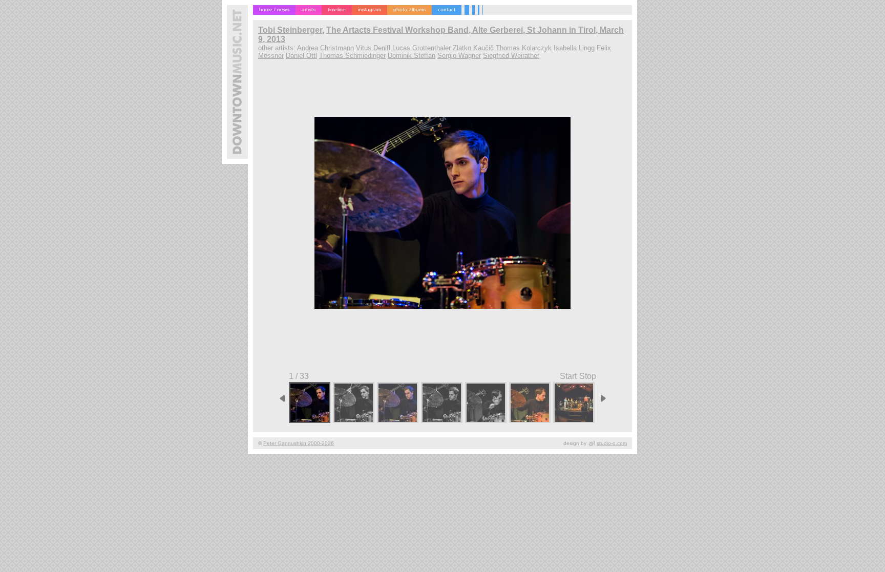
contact (446, 9)
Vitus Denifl (373, 48)
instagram (369, 9)
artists (308, 9)
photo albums (409, 9)
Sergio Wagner (459, 55)
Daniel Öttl (301, 55)
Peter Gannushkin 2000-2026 (298, 443)
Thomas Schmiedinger (352, 55)
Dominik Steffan (411, 55)
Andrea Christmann (325, 48)
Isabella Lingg (574, 48)
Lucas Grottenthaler (421, 48)
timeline (337, 9)
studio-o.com (612, 443)
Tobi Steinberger (290, 30)
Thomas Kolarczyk (524, 48)
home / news (274, 9)
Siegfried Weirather (511, 55)
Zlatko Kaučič (473, 48)
